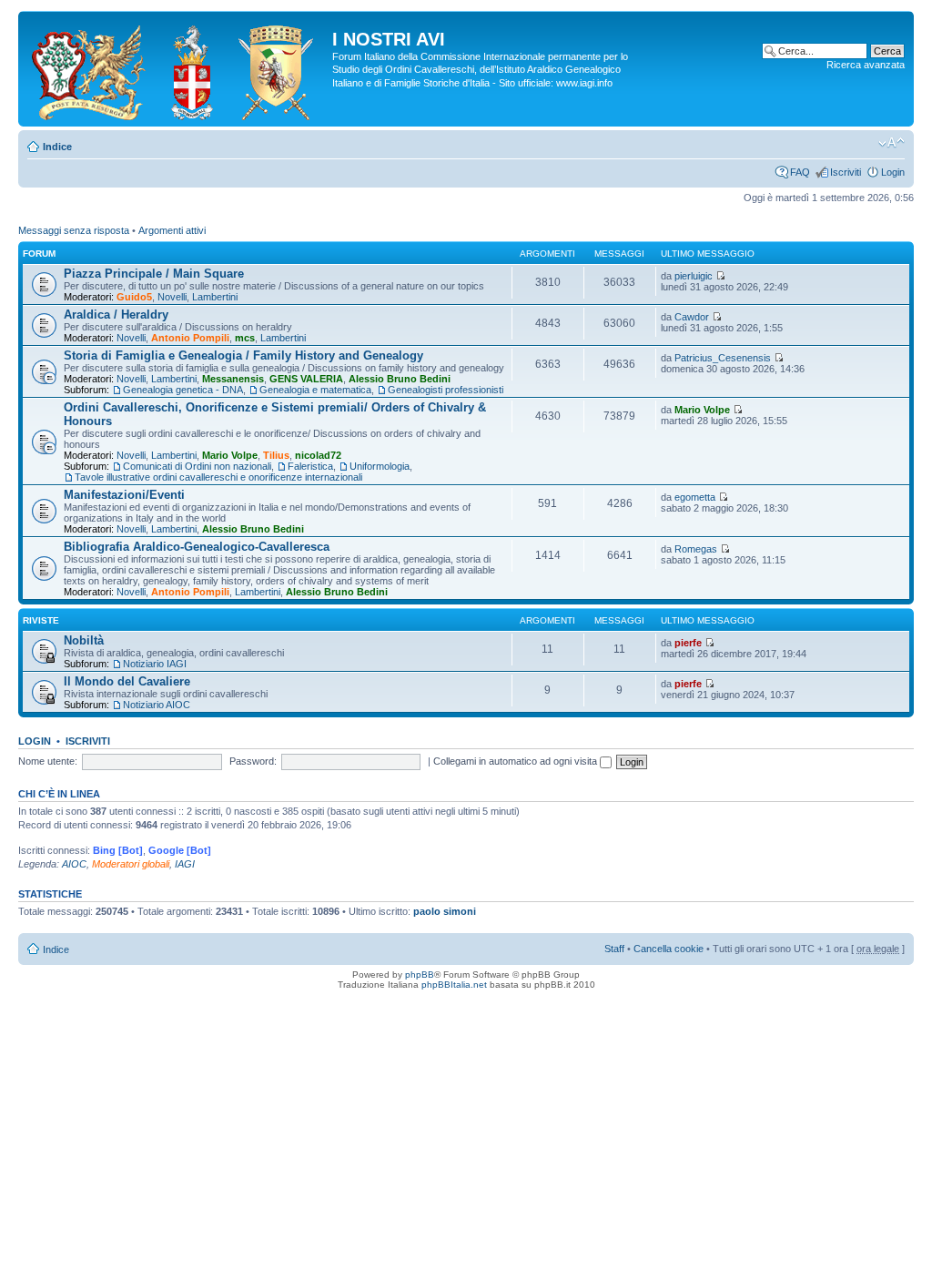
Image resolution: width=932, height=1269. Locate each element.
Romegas (695, 548)
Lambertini (215, 296)
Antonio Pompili (190, 337)
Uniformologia (380, 466)
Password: (253, 761)
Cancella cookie (668, 948)
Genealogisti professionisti (445, 389)
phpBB (419, 975)
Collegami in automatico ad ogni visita (516, 761)
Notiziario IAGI (155, 663)
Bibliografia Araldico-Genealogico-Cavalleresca (196, 546)
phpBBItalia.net (454, 985)
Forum (39, 254)
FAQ (800, 172)
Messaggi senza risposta (73, 230)
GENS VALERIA (306, 378)
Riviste (41, 620)
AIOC (74, 863)
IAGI (185, 863)
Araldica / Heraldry (116, 314)
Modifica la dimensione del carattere (891, 143)
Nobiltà (84, 640)
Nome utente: (47, 761)
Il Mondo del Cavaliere (127, 681)
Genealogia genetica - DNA (183, 389)
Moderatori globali (130, 863)
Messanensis (233, 378)
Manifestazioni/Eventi (124, 495)
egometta (694, 497)
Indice (57, 146)
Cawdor (691, 316)
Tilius (276, 455)
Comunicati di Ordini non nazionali (197, 466)
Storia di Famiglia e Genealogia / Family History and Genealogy (243, 355)
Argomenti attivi (172, 230)
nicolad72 (318, 455)
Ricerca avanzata (865, 64)
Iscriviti (845, 172)
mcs (245, 337)
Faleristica (310, 466)
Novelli (172, 296)
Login (893, 172)
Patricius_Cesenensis (722, 357)
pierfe (688, 642)
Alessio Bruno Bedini (400, 378)
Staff (614, 948)
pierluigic (693, 275)
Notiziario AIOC (156, 704)
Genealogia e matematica (315, 389)
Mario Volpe (230, 455)
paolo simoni (444, 911)
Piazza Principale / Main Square (154, 273)
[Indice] (177, 68)
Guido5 (134, 296)
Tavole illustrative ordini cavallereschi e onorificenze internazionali (218, 477)
